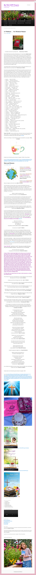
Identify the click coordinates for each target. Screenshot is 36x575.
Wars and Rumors (9, 163)
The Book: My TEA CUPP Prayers (23, 470)
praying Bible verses (8, 377)
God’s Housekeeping (7, 520)
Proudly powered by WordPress (18, 571)
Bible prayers (28, 159)
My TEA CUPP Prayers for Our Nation (18, 374)
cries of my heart (16, 160)
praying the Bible (8, 378)
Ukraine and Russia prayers (25, 378)
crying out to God (21, 160)
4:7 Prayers (8, 159)
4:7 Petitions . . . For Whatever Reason (15, 31)
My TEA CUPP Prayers (11, 5)
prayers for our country (18, 376)
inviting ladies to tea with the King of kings (24, 375)
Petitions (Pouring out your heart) (14, 159)
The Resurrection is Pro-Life (8, 521)
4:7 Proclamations (23, 159)
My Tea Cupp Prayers (12, 376)
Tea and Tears (6, 524)
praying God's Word (25, 377)
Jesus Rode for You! (7, 522)
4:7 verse (22, 135)
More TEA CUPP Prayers (9, 374)
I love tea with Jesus (26, 160)
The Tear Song (6, 523)
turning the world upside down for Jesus (16, 378)
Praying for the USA (20, 377)
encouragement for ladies (7, 375)
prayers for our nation (25, 376)
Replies (7, 379)
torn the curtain (12, 241)
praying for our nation (14, 377)
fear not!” (20, 218)
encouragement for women (14, 375)
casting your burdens (11, 160)
